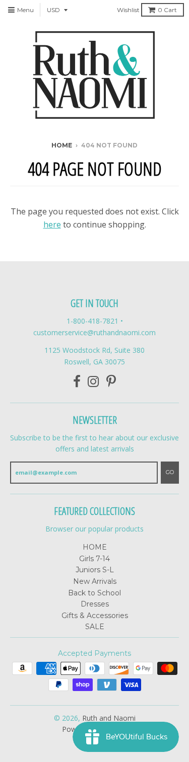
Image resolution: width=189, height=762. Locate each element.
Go (170, 472)
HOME (95, 547)
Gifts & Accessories (94, 615)
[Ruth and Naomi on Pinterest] (111, 381)
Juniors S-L (95, 569)
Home (61, 145)
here (52, 224)
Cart (167, 10)
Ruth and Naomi (109, 718)
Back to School (94, 592)
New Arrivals (94, 581)
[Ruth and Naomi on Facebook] (77, 381)
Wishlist (128, 10)
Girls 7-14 (94, 558)
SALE (94, 626)
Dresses (95, 603)
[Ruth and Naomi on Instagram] (93, 381)
